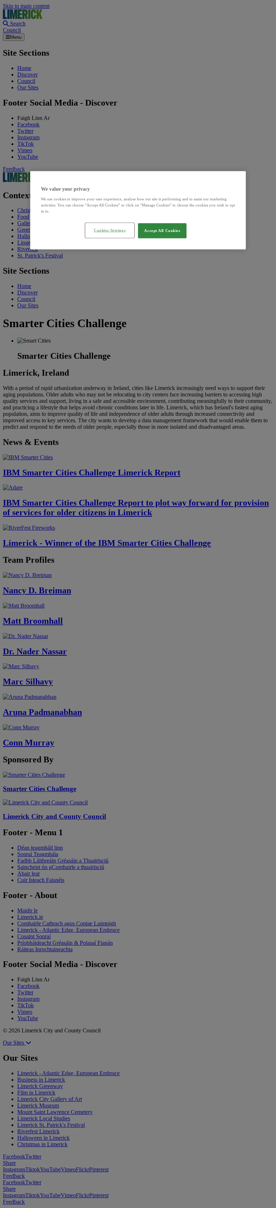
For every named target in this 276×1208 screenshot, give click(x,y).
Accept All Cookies (162, 230)
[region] (138, 210)
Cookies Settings (109, 230)
